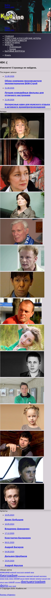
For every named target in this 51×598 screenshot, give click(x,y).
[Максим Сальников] (22, 509)
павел (6, 582)
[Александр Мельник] (22, 165)
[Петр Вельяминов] (21, 244)
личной (17, 579)
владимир (22, 576)
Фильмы (9, 45)
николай (44, 578)
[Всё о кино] (12, 24)
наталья (39, 579)
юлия (10, 586)
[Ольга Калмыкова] (21, 482)
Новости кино (12, 43)
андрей (27, 572)
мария (27, 579)
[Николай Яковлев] (22, 376)
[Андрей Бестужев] (22, 456)
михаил (32, 579)
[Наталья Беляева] (22, 191)
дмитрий (29, 576)
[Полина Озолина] (22, 429)
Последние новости (16, 40)
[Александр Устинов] (22, 297)
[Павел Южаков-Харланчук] (22, 403)
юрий (14, 586)
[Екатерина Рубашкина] (22, 350)
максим (22, 578)
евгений (36, 576)
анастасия (20, 572)
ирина (11, 579)
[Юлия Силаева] (22, 218)
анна (32, 572)
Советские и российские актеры (23, 38)
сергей (11, 582)
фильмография (33, 582)
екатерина (42, 576)
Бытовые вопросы (15, 51)
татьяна (17, 582)
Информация (15, 47)
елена (2, 579)
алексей (13, 572)
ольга (2, 582)
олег (48, 579)
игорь (7, 579)
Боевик (12, 49)
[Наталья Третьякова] (22, 138)
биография (9, 575)
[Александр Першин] (22, 270)
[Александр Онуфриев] (21, 323)
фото (4, 585)
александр (5, 572)
